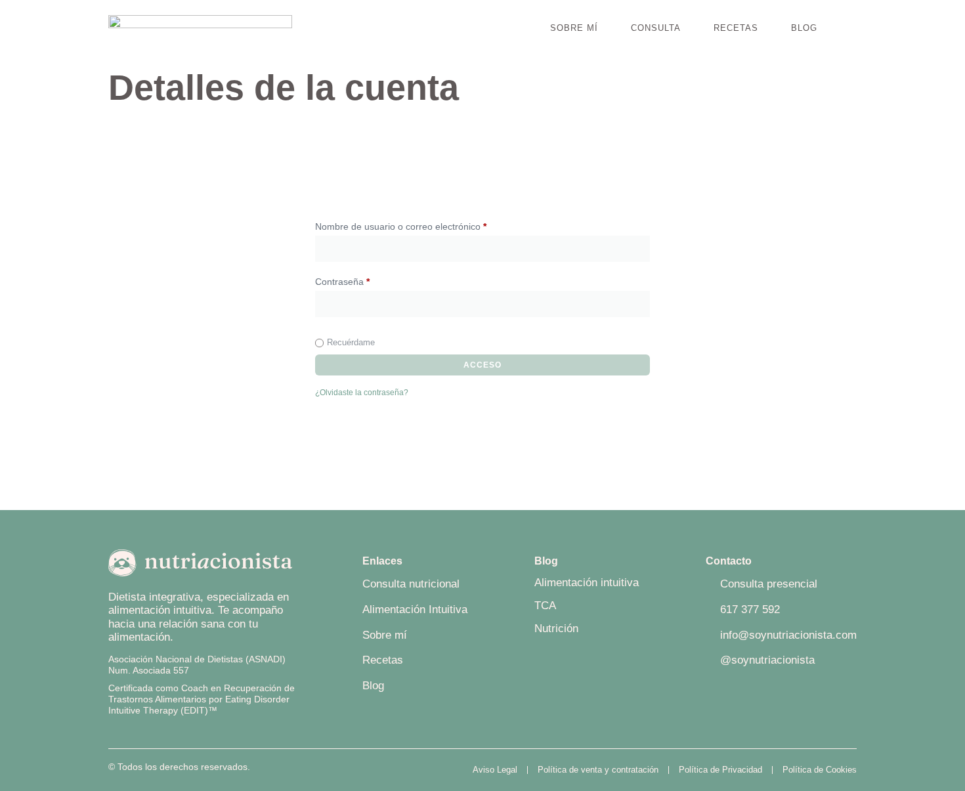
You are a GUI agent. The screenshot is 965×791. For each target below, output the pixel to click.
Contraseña (364, 279)
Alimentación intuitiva (586, 582)
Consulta (656, 28)
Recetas (736, 28)
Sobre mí (574, 28)
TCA (545, 605)
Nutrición (556, 628)
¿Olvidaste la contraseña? (361, 392)
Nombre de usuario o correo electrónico (423, 224)
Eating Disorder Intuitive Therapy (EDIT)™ (199, 705)
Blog (804, 28)
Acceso (482, 365)
